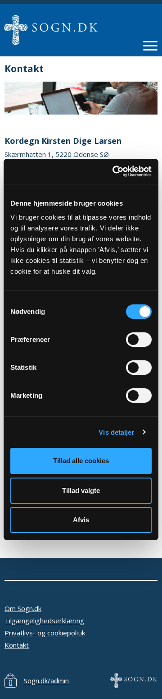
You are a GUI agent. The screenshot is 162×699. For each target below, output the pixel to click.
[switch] (139, 339)
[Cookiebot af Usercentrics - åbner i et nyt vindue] (114, 171)
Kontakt (16, 644)
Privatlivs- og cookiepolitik (44, 632)
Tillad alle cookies (81, 460)
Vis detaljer (116, 432)
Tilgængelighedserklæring (44, 620)
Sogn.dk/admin (46, 680)
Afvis (81, 520)
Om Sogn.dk (22, 608)
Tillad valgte (81, 490)
